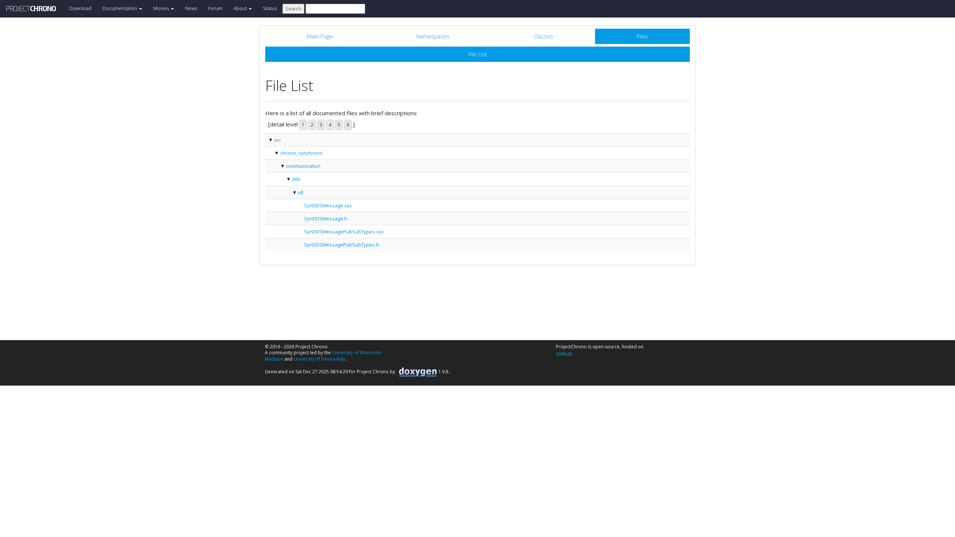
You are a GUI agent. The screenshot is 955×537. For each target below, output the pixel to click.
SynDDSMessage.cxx (328, 205)
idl (300, 192)
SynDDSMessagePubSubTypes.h (341, 244)
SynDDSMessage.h (325, 218)
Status (270, 8)
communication (303, 166)
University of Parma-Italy (319, 359)
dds (296, 179)
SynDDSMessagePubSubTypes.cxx (343, 231)
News (191, 8)
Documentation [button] (120, 8)
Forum (215, 8)
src (277, 139)
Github (564, 353)
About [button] (241, 8)
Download (80, 8)
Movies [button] (161, 8)
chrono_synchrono (301, 153)
